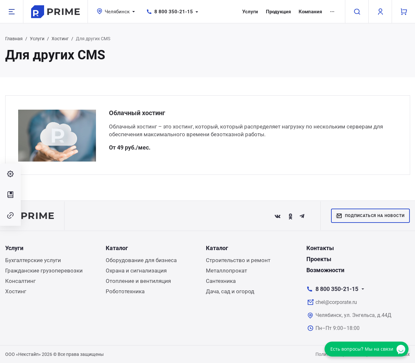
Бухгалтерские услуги (33, 260)
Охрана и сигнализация (136, 270)
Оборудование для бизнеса (141, 260)
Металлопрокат (226, 270)
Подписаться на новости (375, 215)
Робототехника (125, 291)
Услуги (250, 12)
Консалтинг (20, 281)
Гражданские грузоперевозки (44, 270)
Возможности (325, 270)
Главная (14, 38)
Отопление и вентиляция (138, 281)
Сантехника (221, 281)
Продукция (278, 12)
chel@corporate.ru (336, 302)
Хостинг (60, 38)
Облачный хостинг (137, 113)
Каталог (117, 248)
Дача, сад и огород (230, 291)
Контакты (320, 248)
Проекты (318, 259)
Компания (310, 12)
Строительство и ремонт (238, 260)
